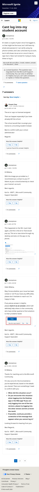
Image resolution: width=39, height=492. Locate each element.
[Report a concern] (4, 87)
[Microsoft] (19, 20)
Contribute (5, 481)
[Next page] (25, 460)
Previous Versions (17, 479)
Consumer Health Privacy (9, 484)
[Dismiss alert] (35, 3)
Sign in (35, 20)
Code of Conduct (7, 487)
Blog (27, 479)
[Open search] (30, 20)
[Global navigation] (2, 20)
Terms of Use (25, 484)
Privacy (13, 481)
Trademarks (19, 487)
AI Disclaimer (6, 479)
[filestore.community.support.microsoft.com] (20, 254)
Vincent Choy (12, 104)
